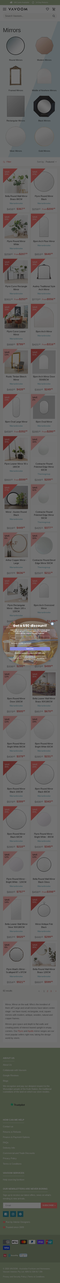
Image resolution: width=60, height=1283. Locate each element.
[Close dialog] (52, 624)
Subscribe (30, 648)
